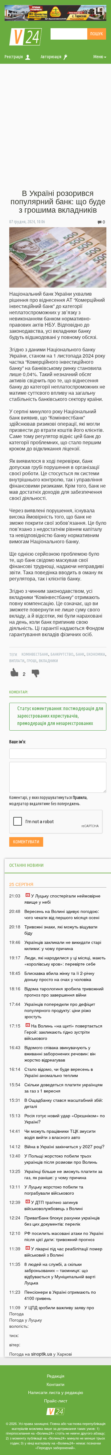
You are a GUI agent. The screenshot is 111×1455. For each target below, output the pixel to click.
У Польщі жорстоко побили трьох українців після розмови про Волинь (60, 1159)
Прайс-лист (55, 1400)
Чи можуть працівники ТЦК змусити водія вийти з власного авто (60, 1134)
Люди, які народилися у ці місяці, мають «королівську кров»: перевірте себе (64, 960)
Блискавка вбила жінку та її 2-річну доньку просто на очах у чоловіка (59, 976)
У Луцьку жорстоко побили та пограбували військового (53, 1190)
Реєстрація (14, 56)
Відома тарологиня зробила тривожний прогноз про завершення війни (64, 991)
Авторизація (51, 56)
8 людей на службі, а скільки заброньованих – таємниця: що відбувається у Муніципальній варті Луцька (59, 1273)
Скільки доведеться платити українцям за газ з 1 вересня (63, 1087)
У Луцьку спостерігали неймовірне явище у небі (62, 899)
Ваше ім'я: (17, 741)
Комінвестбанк (35, 654)
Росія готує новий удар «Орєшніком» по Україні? (64, 1118)
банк (80, 654)
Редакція (55, 1376)
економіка (96, 654)
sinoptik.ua (41, 1354)
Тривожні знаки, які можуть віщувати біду (60, 929)
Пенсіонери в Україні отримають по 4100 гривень (60, 1295)
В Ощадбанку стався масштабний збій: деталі (63, 1103)
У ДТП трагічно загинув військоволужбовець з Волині (53, 1205)
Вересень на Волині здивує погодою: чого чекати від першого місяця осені (61, 914)
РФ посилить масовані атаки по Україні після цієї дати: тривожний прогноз (63, 1236)
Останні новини (26, 865)
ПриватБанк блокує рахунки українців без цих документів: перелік (62, 1220)
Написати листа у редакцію (55, 1392)
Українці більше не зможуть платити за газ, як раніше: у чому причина (63, 1174)
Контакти (55, 1384)
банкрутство (62, 654)
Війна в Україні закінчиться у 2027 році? (64, 1146)
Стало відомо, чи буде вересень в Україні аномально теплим (58, 1072)
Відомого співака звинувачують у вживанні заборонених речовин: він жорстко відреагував (60, 1053)
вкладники (48, 660)
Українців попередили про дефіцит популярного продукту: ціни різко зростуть (59, 1010)
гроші (31, 660)
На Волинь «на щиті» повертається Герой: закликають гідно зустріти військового (63, 1032)
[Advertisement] (55, 126)
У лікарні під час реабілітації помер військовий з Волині (63, 1251)
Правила (80, 797)
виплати (16, 660)
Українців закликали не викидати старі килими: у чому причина (62, 945)
